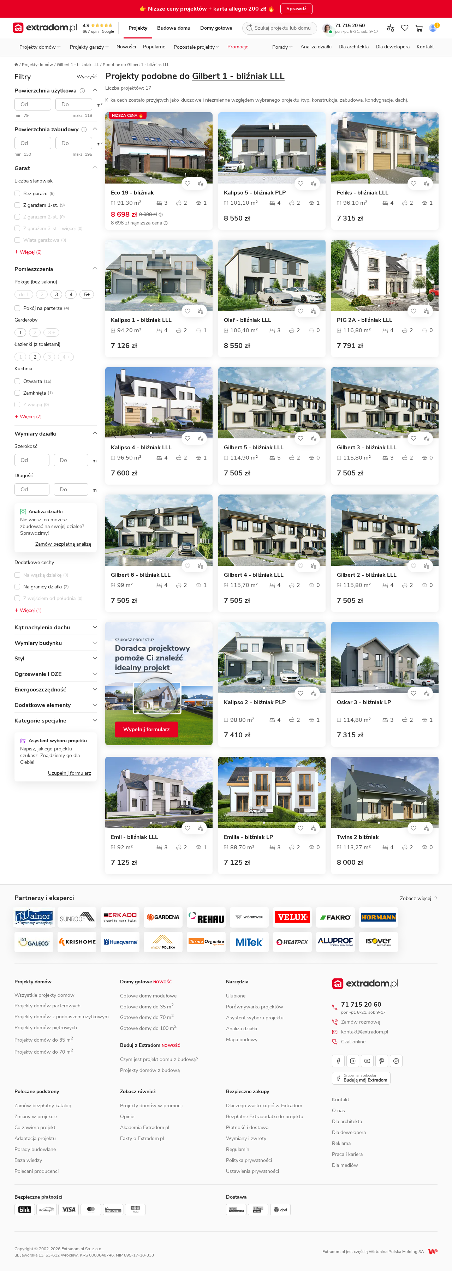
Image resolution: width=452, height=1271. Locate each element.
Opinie (127, 1116)
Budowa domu (173, 28)
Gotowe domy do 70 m (147, 1017)
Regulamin (237, 1149)
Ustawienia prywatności (252, 1171)
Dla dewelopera (393, 46)
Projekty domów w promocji (151, 1105)
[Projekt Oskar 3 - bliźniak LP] (385, 657)
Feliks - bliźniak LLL (362, 193)
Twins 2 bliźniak (358, 837)
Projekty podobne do (195, 76)
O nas (338, 1110)
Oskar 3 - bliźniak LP (364, 702)
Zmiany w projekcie (35, 1116)
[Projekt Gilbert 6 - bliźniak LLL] (159, 530)
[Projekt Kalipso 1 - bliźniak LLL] (159, 275)
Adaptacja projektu (35, 1138)
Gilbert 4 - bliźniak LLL (254, 575)
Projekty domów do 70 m (43, 1052)
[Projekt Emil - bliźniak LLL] (159, 792)
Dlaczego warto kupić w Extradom (264, 1105)
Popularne (154, 46)
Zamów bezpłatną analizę (63, 544)
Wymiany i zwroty (246, 1138)
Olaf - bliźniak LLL (247, 320)
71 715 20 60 (350, 25)
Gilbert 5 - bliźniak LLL (254, 447)
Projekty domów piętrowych (45, 1027)
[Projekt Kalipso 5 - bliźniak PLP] (272, 148)
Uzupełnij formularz (69, 773)
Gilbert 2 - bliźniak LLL (367, 575)
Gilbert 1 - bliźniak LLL (78, 64)
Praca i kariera (347, 1154)
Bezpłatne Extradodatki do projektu (264, 1116)
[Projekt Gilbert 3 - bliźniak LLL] (385, 402)
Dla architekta (354, 46)
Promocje (237, 46)
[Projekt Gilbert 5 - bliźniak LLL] (272, 402)
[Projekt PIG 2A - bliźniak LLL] (385, 275)
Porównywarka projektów (254, 1006)
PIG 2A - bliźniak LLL (364, 320)
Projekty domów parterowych (47, 1005)
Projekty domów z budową (150, 1070)
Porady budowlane (35, 1149)
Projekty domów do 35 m (43, 1040)
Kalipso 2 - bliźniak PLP (255, 702)
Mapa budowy (241, 1039)
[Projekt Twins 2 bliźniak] (385, 792)
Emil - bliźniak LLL (134, 837)
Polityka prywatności (249, 1160)
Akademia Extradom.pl (144, 1127)
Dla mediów (345, 1165)
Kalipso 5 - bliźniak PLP (255, 193)
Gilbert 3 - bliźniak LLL (367, 447)
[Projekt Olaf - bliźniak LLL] (272, 275)
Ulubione (235, 996)
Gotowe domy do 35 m (147, 1006)
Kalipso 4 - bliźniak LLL (141, 447)
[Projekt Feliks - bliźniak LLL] (385, 148)
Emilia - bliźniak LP (248, 837)
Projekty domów (37, 64)
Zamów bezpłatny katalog (42, 1105)
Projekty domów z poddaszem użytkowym (61, 1016)
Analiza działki (316, 46)
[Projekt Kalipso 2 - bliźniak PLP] (272, 657)
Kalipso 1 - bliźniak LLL (141, 320)
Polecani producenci (36, 1171)
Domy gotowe (216, 28)
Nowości (126, 46)
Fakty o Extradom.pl (142, 1138)
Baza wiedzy (28, 1160)
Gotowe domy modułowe (148, 996)
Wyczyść (87, 76)
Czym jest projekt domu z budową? (159, 1059)
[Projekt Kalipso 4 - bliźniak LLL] (159, 402)
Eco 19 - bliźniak (132, 193)
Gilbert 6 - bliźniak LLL (141, 575)
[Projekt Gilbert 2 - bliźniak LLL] (385, 530)
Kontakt (425, 46)
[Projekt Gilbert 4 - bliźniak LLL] (272, 530)
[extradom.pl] (44, 28)
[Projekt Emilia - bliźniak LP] (272, 792)
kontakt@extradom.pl (364, 1032)
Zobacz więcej (415, 898)
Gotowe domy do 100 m (148, 1028)
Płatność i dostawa (247, 1127)
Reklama (341, 1143)
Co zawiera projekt (34, 1127)
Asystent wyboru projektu (255, 1017)
